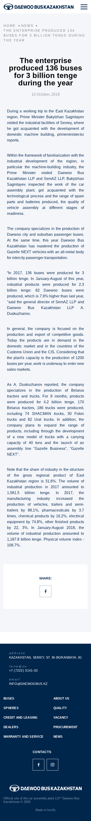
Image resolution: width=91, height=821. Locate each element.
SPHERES (11, 708)
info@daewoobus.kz (28, 684)
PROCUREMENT (65, 727)
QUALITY (60, 708)
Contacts (42, 752)
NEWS (58, 736)
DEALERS (11, 727)
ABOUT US (61, 698)
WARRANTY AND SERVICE (23, 736)
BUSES (9, 698)
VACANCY (60, 717)
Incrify (51, 810)
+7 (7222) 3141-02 (23, 670)
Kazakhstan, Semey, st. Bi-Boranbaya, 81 (45, 657)
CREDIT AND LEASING (21, 717)
